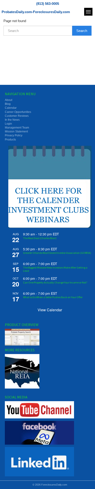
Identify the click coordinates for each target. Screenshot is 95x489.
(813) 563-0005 (47, 4)
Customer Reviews (17, 115)
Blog (8, 104)
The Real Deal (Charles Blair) (39, 238)
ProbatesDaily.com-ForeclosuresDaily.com (36, 12)
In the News (12, 119)
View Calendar (50, 309)
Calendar (11, 107)
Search (81, 31)
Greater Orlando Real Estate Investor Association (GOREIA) (57, 253)
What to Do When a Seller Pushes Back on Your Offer (53, 297)
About (8, 100)
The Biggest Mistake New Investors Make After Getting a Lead (55, 269)
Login (8, 123)
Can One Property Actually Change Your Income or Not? (55, 282)
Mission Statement (16, 131)
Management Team (17, 127)
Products (10, 139)
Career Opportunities (18, 112)
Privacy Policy (13, 135)
